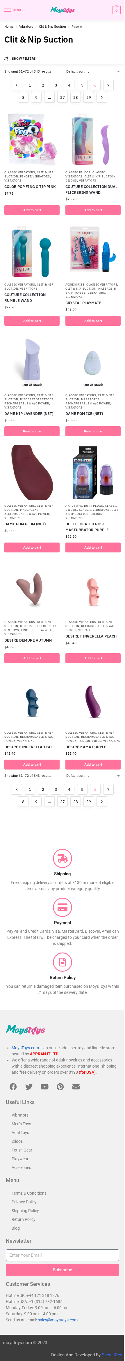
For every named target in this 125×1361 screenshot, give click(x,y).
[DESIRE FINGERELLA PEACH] (93, 589)
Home (9, 26)
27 (62, 97)
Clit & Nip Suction (52, 26)
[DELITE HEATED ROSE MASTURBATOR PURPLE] (93, 472)
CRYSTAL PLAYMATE (83, 302)
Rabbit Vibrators (90, 293)
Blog (16, 1228)
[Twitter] (29, 1086)
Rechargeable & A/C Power (26, 403)
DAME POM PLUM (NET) (25, 524)
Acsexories (75, 284)
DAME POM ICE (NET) (84, 413)
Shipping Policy (25, 1210)
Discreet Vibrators (36, 399)
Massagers (90, 399)
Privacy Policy (24, 1202)
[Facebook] (13, 1086)
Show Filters (24, 59)
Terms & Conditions (29, 1193)
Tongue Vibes (89, 741)
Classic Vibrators (19, 172)
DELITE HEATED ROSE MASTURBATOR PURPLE (87, 527)
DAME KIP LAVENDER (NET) (28, 413)
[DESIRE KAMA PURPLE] (93, 699)
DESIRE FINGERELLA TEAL (28, 746)
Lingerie (28, 630)
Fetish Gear (22, 1150)
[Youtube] (44, 1086)
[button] (116, 10)
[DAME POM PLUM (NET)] (32, 472)
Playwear (45, 630)
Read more (32, 431)
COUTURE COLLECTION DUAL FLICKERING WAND (91, 189)
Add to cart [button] (32, 210)
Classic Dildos (78, 172)
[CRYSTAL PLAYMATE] (93, 251)
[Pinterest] (60, 1086)
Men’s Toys (21, 1123)
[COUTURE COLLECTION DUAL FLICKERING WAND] (93, 139)
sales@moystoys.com (58, 1320)
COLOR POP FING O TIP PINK (30, 186)
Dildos (71, 180)
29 (88, 97)
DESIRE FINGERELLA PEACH (91, 636)
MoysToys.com (25, 1047)
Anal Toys (73, 506)
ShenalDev (112, 1355)
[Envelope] (76, 1086)
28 (75, 97)
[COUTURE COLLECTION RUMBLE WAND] (32, 251)
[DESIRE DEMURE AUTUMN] (32, 589)
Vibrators (26, 26)
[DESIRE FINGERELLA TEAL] (32, 699)
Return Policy (23, 1219)
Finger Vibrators (35, 176)
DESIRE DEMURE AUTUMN (28, 640)
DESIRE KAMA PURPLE (85, 746)
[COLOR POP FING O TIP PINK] (32, 139)
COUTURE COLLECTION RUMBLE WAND (25, 297)
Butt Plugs (93, 506)
